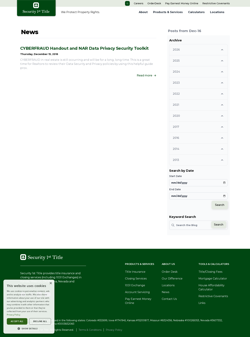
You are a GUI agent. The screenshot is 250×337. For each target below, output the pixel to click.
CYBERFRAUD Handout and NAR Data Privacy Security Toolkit (84, 48)
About (143, 12)
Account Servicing (137, 292)
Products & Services (168, 12)
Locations (217, 12)
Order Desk (170, 271)
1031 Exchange (135, 285)
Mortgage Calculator (212, 278)
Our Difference (172, 278)
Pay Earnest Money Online (181, 3)
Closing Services (136, 278)
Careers (138, 3)
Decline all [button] (40, 321)
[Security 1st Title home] (37, 8)
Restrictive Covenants (216, 3)
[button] (29, 328)
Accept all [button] (17, 321)
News (165, 292)
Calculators (196, 12)
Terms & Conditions (90, 329)
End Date (175, 189)
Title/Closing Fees (210, 271)
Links (201, 303)
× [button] (50, 283)
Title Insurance (135, 271)
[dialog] (28, 307)
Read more (144, 75)
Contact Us (169, 299)
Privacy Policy (114, 329)
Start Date (175, 176)
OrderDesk (154, 3)
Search (219, 205)
